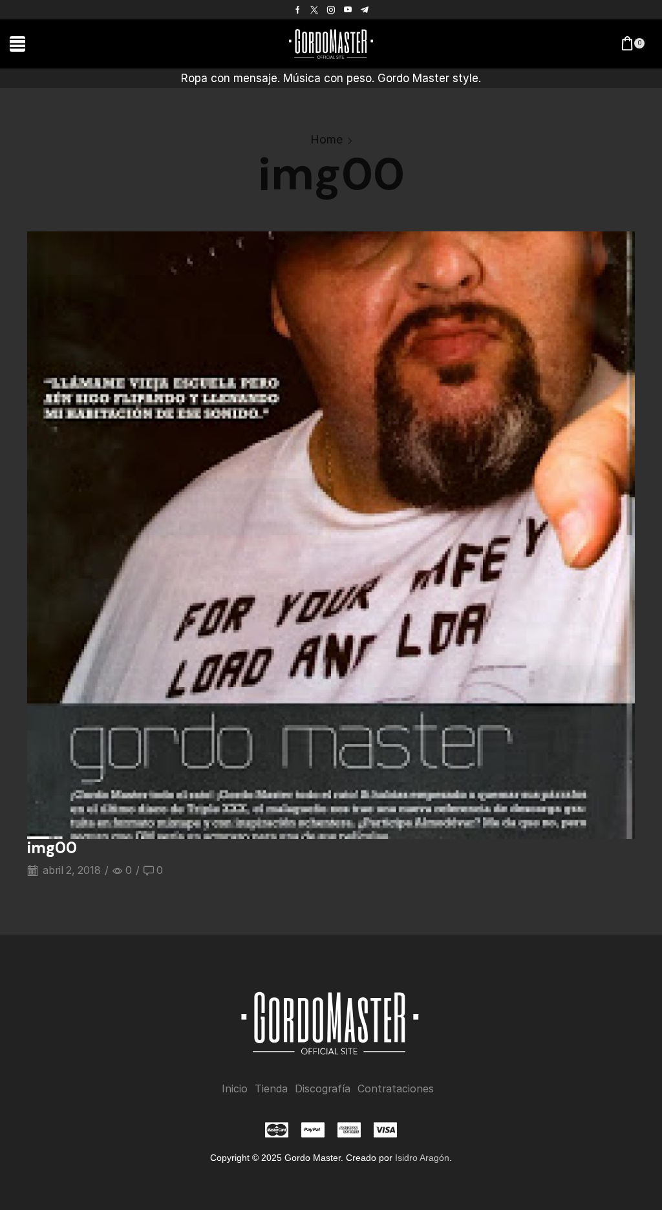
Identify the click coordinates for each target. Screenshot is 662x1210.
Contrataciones (396, 1089)
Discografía (322, 1089)
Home (326, 139)
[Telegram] (364, 10)
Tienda (271, 1089)
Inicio (235, 1089)
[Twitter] (314, 10)
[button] (17, 44)
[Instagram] (331, 10)
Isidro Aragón (422, 1157)
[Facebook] (297, 10)
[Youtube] (348, 10)
